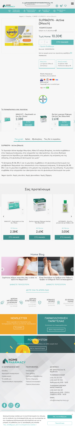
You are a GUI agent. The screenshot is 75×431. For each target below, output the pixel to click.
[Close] (72, 414)
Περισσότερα (59, 423)
